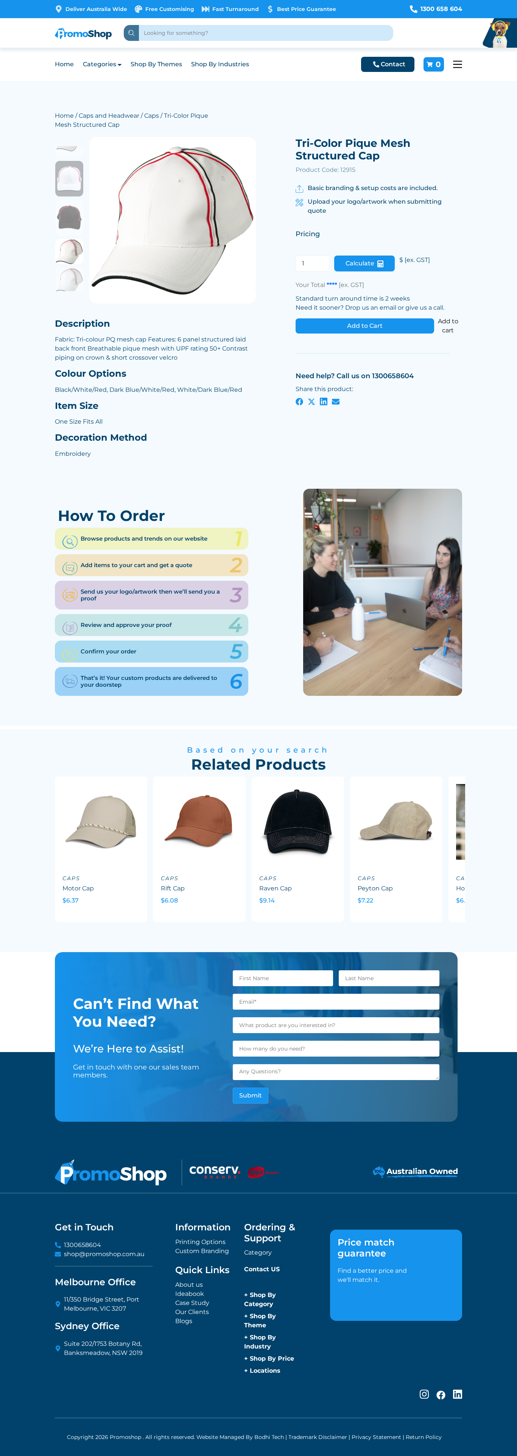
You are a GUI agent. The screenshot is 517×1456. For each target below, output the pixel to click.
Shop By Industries (220, 64)
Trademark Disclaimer (317, 1437)
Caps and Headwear (109, 115)
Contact (393, 64)
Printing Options (200, 1242)
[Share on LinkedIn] (323, 401)
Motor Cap (78, 888)
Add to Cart (365, 325)
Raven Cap (275, 888)
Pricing (308, 234)
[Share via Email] (335, 401)
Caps (151, 115)
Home (64, 64)
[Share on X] (311, 401)
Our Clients (192, 1312)
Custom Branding (202, 1251)
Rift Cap (173, 888)
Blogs (183, 1321)
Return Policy (424, 1437)
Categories (99, 64)
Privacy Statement (376, 1437)
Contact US (262, 1269)
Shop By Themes (156, 64)
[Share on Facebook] (299, 401)
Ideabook (189, 1293)
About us (189, 1284)
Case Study (192, 1302)
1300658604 (82, 1245)
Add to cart (448, 326)
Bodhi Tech (269, 1437)
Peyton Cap (375, 888)
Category (258, 1252)
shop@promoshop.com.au (104, 1254)
